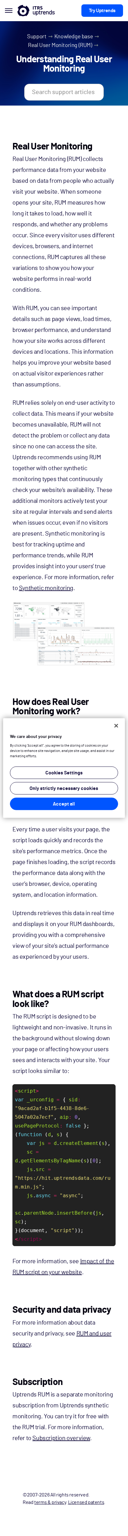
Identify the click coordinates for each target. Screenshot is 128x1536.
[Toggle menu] (8, 10)
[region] (64, 768)
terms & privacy (50, 1502)
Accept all (64, 803)
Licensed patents (86, 1502)
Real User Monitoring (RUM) (60, 45)
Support (36, 37)
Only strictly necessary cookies (64, 788)
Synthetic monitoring (46, 588)
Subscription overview (61, 1438)
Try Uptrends (102, 10)
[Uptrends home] (36, 10)
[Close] (116, 725)
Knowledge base (73, 37)
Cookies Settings (64, 772)
